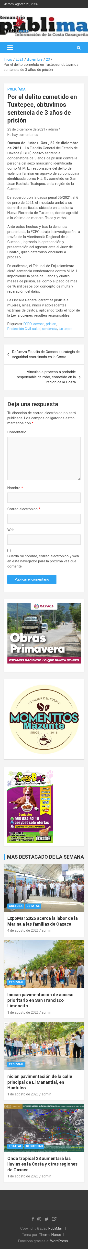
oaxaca (38, 324)
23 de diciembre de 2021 (26, 129)
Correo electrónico (23, 509)
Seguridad (34, 1146)
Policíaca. (16, 89)
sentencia (49, 329)
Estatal (33, 906)
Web (10, 530)
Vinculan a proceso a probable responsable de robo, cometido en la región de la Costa (46, 377)
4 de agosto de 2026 (23, 930)
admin (53, 129)
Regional (16, 982)
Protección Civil (19, 329)
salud (36, 329)
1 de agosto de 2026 (23, 1012)
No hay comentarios (22, 135)
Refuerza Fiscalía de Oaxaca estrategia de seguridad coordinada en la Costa (46, 354)
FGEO (27, 324)
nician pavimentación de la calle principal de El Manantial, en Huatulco (39, 1082)
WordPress (59, 1241)
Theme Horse (50, 1235)
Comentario (16, 432)
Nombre (15, 488)
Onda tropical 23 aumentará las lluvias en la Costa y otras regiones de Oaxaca (42, 1164)
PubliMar (55, 1228)
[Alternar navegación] (10, 47)
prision (51, 324)
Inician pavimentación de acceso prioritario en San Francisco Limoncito (40, 1000)
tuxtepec (65, 329)
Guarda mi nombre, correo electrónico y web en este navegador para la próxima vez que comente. (43, 561)
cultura (15, 906)
